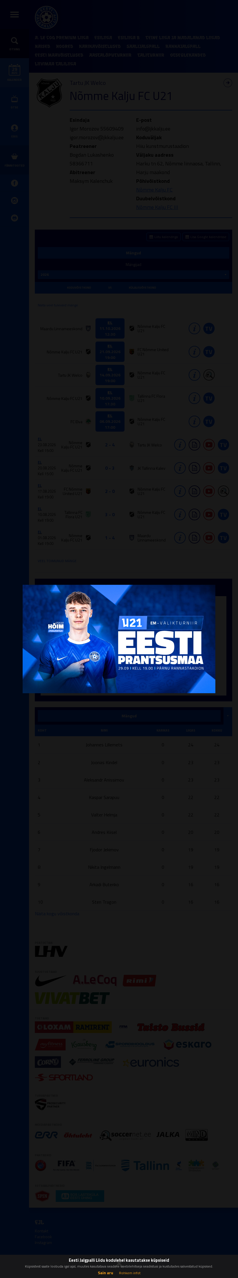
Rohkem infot (129, 1273)
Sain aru (105, 1273)
